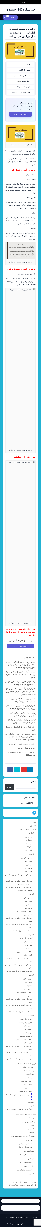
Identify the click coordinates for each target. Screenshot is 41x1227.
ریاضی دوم (28, 861)
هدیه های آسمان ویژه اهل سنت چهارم (19, 971)
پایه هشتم (31, 1129)
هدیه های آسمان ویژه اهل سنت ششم (19, 1059)
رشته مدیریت (28, 1088)
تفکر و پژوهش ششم (25, 1022)
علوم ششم (28, 1029)
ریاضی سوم (28, 901)
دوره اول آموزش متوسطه (27, 1122)
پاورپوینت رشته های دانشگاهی (26, 1063)
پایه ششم (31, 1015)
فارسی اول (28, 843)
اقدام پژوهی (32, 826)
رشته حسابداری (29, 1070)
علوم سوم (29, 904)
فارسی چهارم (27, 948)
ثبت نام (18, 2)
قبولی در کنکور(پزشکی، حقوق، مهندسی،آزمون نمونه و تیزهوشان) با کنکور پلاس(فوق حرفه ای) (20, 665)
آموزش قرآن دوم (26, 858)
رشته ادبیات (30, 1118)
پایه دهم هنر (30, 1174)
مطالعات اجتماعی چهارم (24, 952)
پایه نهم (31, 1125)
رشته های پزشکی (28, 1067)
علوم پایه (31, 1102)
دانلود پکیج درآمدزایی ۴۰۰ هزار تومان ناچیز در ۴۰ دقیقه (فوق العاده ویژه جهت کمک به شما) (20, 691)
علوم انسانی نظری (28, 1151)
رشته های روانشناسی (25, 1091)
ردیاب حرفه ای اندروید (27, 748)
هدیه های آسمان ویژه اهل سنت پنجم (20, 1011)
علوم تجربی (30, 1159)
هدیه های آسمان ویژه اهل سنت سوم (20, 931)
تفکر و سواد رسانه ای (25, 1147)
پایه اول (31, 833)
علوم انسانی (30, 1074)
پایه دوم (31, 854)
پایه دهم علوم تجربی (25, 1162)
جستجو (33, 782)
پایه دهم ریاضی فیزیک (25, 1144)
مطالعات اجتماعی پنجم (24, 992)
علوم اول (29, 840)
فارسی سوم (28, 908)
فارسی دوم (28, 868)
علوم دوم (29, 864)
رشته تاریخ (28, 1078)
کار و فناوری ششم (26, 1036)
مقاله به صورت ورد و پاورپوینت (26, 1114)
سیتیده (19, 81)
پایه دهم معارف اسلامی (24, 1170)
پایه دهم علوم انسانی (25, 1155)
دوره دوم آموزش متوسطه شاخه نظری (23, 1136)
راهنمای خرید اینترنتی (20, 640)
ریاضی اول (28, 837)
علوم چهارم (28, 945)
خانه (34, 822)
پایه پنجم (31, 975)
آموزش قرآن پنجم (26, 979)
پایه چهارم (31, 934)
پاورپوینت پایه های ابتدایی (27, 829)
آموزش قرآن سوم (26, 898)
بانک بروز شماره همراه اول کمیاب (22, 744)
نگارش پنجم (28, 996)
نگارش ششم (28, 1043)
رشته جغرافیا (28, 1084)
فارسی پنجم (28, 989)
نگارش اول (28, 850)
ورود (23, 2)
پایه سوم (31, 894)
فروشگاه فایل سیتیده (8, 1224)
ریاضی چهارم (28, 941)
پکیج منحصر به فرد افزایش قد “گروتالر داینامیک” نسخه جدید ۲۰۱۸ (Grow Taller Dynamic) (20, 737)
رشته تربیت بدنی (26, 1081)
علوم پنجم (29, 985)
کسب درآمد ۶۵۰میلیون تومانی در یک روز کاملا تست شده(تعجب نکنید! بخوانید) (20, 675)
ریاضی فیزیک (30, 1140)
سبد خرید (11, 17)
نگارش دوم (28, 871)
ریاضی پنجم (28, 982)
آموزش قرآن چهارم (26, 938)
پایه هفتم (31, 1132)
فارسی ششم (27, 1033)
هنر (31, 1177)
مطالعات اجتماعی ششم (24, 1039)
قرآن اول (29, 847)
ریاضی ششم (28, 1026)
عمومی (31, 1105)
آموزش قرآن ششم (26, 1019)
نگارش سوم (28, 915)
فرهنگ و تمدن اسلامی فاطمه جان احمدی (18, 1109)
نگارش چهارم (28, 955)
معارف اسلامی (29, 1166)
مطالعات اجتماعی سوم (24, 911)
